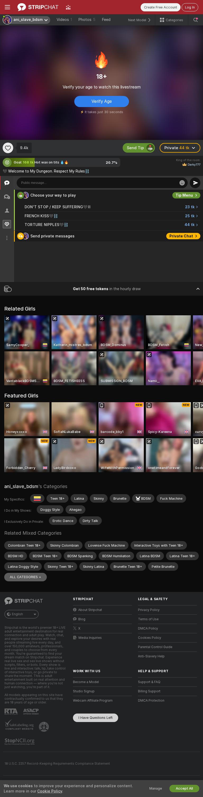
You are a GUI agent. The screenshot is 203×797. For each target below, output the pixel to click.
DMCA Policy (148, 628)
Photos (86, 19)
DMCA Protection (151, 700)
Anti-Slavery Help (151, 656)
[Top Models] (68, 7)
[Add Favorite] (8, 148)
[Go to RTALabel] (11, 711)
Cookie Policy (49, 791)
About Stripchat (90, 610)
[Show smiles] (182, 183)
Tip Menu (184, 195)
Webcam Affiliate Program (93, 700)
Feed (106, 19)
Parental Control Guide (155, 647)
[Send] (195, 183)
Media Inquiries (90, 638)
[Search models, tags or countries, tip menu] (195, 19)
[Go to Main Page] (38, 7)
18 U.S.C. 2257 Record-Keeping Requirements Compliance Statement (57, 763)
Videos (64, 19)
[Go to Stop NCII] (20, 741)
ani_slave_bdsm (21, 486)
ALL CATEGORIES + (25, 577)
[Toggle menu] (7, 7)
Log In (190, 7)
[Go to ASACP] (31, 712)
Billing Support (149, 691)
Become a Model (86, 682)
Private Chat (181, 236)
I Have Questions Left (96, 718)
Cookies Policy (149, 638)
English (17, 614)
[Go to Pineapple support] (44, 727)
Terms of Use (148, 619)
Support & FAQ (149, 682)
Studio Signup (84, 691)
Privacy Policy (149, 610)
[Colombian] (37, 498)
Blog (81, 619)
